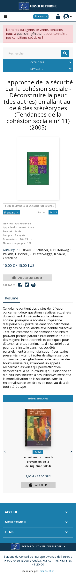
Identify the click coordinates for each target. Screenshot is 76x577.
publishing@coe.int (31, 33)
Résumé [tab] (11, 298)
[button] (71, 450)
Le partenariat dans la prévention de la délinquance (38, 461)
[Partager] (20, 284)
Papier (53, 212)
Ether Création (46, 571)
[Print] (33, 285)
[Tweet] (27, 284)
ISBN (6, 223)
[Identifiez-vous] (66, 17)
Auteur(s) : (10, 250)
